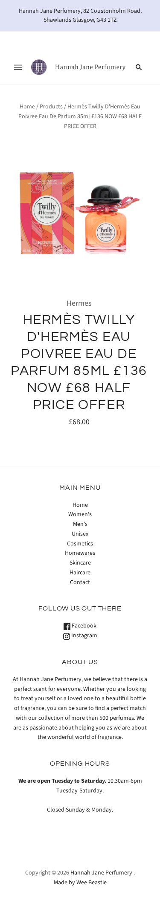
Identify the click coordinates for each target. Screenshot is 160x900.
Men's (80, 524)
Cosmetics (80, 543)
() (128, 40)
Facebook (83, 626)
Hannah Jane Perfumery (101, 873)
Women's (80, 514)
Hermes (79, 303)
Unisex (80, 534)
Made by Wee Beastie (80, 882)
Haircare (80, 572)
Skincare (80, 563)
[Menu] (18, 67)
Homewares (80, 553)
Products (51, 106)
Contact (80, 582)
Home (27, 106)
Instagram (83, 635)
